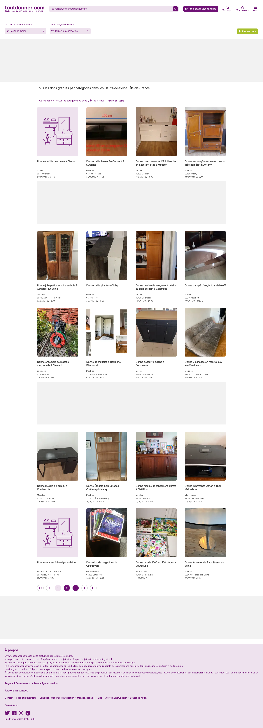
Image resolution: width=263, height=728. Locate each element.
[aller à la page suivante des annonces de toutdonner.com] (84, 588)
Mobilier (188, 294)
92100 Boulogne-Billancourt (98, 374)
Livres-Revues (93, 571)
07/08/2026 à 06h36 (194, 177)
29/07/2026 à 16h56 (144, 301)
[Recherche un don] (175, 8)
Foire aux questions (26, 697)
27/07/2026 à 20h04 (194, 301)
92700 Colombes (143, 298)
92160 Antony (191, 174)
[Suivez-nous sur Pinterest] (28, 714)
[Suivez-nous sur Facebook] (14, 714)
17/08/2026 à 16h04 (144, 177)
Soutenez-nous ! (138, 697)
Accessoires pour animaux (49, 571)
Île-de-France (97, 100)
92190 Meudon (142, 174)
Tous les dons (44, 100)
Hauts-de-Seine (17, 31)
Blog (100, 697)
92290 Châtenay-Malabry (97, 498)
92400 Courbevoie (144, 374)
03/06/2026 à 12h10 (194, 502)
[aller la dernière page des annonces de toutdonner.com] (93, 588)
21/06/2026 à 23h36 (46, 502)
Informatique (190, 495)
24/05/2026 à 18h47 (95, 578)
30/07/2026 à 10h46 (95, 301)
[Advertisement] (131, 60)
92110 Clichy (92, 298)
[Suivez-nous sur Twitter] (7, 714)
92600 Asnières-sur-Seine (49, 298)
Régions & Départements (17, 683)
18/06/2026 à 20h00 (95, 502)
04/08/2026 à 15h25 (46, 301)
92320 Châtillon (143, 498)
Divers (40, 170)
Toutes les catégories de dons (71, 100)
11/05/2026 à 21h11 (144, 578)
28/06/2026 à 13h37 (194, 377)
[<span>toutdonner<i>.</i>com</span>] (24, 8)
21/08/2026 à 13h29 (46, 177)
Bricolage (41, 371)
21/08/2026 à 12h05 (95, 177)
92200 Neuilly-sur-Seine (48, 575)
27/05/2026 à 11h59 (45, 578)
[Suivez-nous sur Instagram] (21, 714)
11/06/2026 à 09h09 (145, 502)
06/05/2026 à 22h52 (194, 578)
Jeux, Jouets (141, 571)
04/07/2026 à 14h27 (95, 377)
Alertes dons (249, 31)
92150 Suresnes (93, 174)
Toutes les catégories (66, 31)
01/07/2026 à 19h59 (144, 377)
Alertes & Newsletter (116, 697)
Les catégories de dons (46, 683)
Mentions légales (86, 697)
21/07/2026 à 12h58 (45, 377)
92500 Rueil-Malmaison (195, 498)
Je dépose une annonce (203, 8)
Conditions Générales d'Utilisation (57, 697)
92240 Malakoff (192, 298)
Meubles (90, 170)
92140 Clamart (43, 174)
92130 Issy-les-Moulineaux (197, 374)
